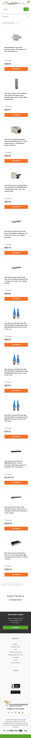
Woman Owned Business (15, 652)
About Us (15, 644)
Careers (15, 660)
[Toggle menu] (3, 3)
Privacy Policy (6, 725)
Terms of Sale (23, 723)
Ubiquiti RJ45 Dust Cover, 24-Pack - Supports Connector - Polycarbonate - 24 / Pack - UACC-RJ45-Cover (15, 49)
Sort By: (5, 23)
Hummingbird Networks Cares (15, 654)
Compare (9, 60)
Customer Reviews (15, 662)
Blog (15, 649)
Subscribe (15, 627)
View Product (16, 69)
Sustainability (15, 657)
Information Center (15, 646)
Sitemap (17, 723)
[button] (15, 17)
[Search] (26, 9)
